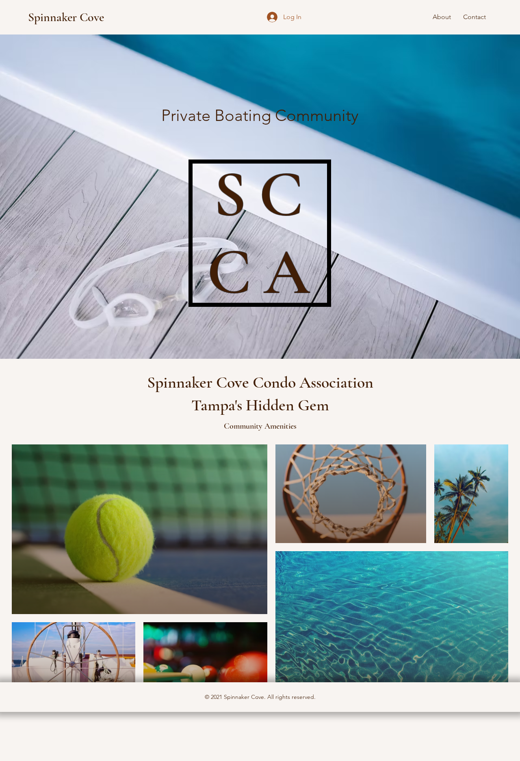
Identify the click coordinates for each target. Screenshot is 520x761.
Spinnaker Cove (66, 17)
